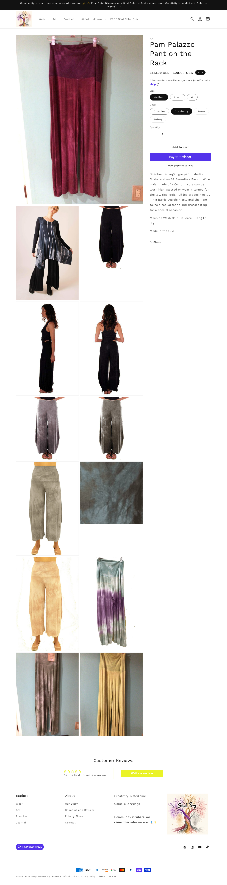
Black (203, 112)
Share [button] (157, 242)
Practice (21, 816)
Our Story (71, 803)
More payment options (180, 165)
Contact (70, 822)
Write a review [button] (142, 773)
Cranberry (182, 111)
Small (177, 97)
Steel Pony (31, 877)
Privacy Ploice (74, 816)
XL (192, 97)
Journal (21, 822)
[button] (43, 19)
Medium (159, 97)
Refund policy (69, 876)
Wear (19, 803)
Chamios (159, 111)
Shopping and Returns (80, 810)
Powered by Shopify (48, 877)
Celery (160, 120)
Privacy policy (88, 876)
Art (18, 810)
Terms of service (108, 876)
